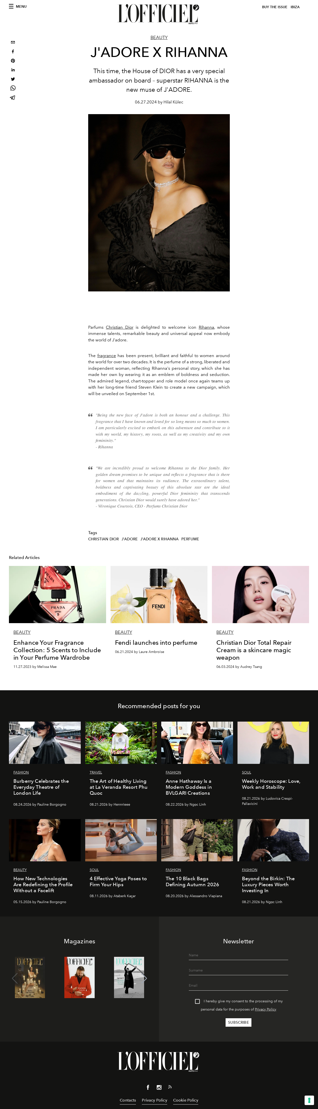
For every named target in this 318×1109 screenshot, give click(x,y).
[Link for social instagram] (159, 1088)
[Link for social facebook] (148, 1088)
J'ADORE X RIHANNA (159, 539)
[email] (13, 42)
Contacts (128, 1100)
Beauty (159, 37)
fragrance (106, 355)
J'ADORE (129, 539)
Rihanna (206, 327)
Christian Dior (119, 327)
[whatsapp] (13, 88)
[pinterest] (13, 61)
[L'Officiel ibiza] (159, 14)
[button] (144, 978)
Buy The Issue (274, 7)
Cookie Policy (185, 1100)
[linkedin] (13, 70)
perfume (190, 539)
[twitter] (13, 79)
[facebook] (13, 52)
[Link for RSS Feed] (169, 1087)
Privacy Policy (265, 1009)
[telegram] (13, 98)
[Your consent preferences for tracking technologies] (309, 1100)
